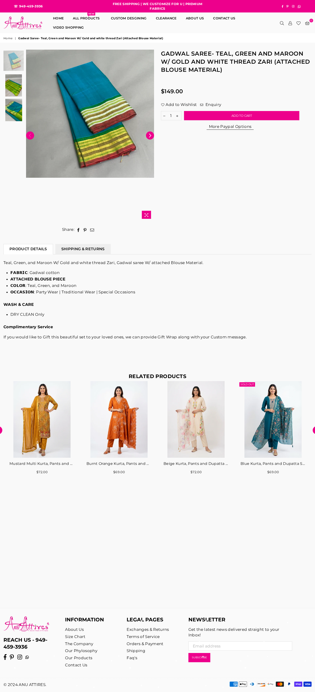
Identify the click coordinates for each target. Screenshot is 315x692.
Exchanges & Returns (148, 629)
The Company (79, 643)
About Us (195, 18)
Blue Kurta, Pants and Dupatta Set (273, 463)
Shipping (136, 650)
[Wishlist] (298, 22)
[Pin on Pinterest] (85, 229)
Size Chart (75, 636)
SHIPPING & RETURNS (83, 249)
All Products (87, 17)
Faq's (132, 658)
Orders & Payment (145, 643)
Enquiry (213, 104)
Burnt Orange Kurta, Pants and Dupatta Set (119, 463)
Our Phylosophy (81, 650)
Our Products (78, 658)
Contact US (224, 18)
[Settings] (290, 22)
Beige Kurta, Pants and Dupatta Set (196, 463)
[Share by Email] (92, 229)
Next (150, 135)
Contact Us (76, 665)
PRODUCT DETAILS (28, 249)
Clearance (166, 18)
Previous (30, 135)
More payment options (230, 126)
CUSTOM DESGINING (128, 18)
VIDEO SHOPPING (68, 27)
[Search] (282, 22)
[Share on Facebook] (78, 229)
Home (58, 18)
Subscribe (199, 657)
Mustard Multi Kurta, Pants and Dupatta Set (41, 463)
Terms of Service (143, 636)
